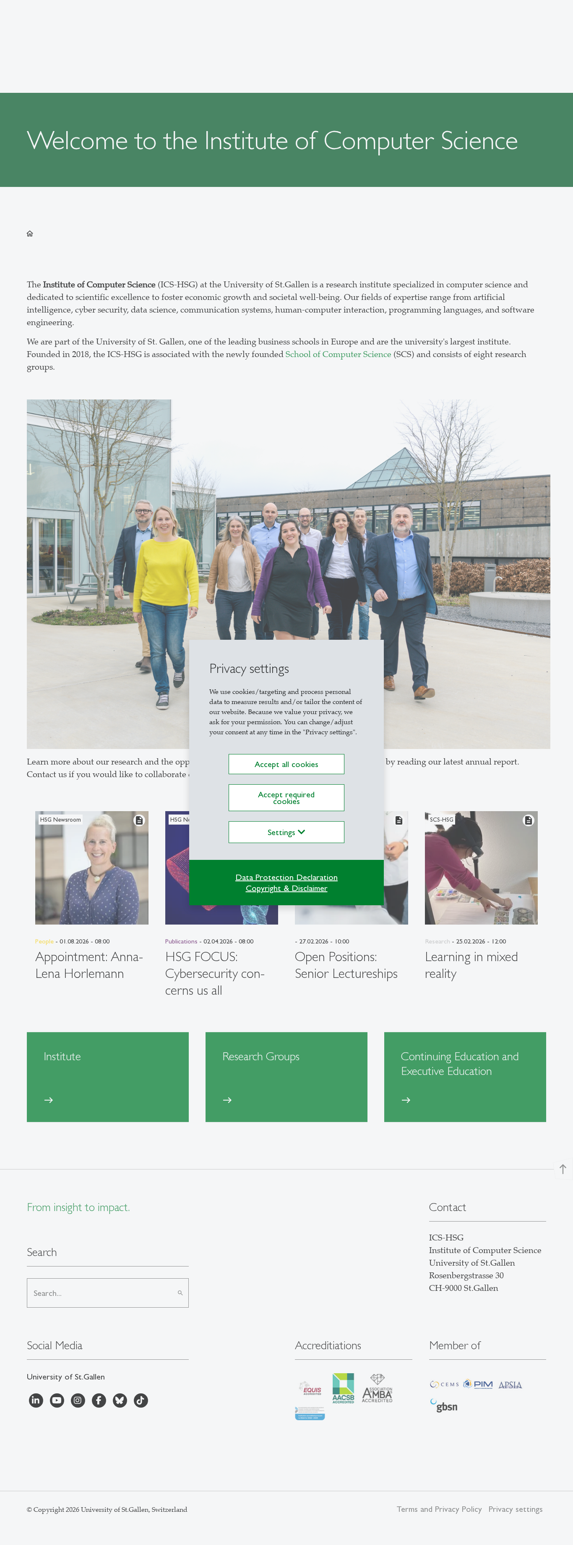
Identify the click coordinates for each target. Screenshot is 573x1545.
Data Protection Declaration (286, 877)
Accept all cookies (286, 764)
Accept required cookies (286, 797)
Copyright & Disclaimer (287, 888)
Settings (283, 832)
